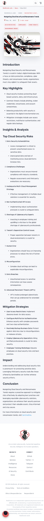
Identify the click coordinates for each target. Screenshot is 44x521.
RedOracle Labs (10, 13)
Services (13, 460)
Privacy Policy (10, 488)
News (20, 13)
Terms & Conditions (23, 488)
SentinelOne (26, 415)
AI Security (13, 471)
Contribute (30, 471)
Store (13, 475)
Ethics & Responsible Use (13, 494)
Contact (30, 467)
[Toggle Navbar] (40, 3)
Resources (13, 467)
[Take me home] (5, 3)
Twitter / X (30, 460)
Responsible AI (29, 494)
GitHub (29, 456)
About (12, 456)
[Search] (35, 3)
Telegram (29, 464)
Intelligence (12, 464)
